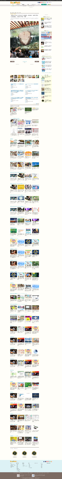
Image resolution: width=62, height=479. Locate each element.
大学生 (17, 467)
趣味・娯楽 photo (14, 424)
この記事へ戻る (24, 62)
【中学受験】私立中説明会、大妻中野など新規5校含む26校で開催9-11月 (28, 135)
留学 (23, 464)
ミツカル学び (18, 470)
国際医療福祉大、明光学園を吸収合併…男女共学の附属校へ (14, 126)
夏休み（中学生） (14, 260)
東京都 (12, 336)
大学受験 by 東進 (44, 4)
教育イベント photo (14, 435)
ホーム (13, 4)
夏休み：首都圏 (14, 271)
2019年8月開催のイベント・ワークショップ (19, 304)
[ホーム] (10, 12)
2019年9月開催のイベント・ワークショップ (19, 314)
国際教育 (23, 4)
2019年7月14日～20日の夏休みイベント (18, 150)
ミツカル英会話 (30, 467)
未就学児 (12, 348)
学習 (12, 392)
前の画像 (13, 61)
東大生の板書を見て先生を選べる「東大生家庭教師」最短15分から (28, 126)
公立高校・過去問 (18, 469)
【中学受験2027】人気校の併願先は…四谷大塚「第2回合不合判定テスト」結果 (35, 135)
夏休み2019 (13, 227)
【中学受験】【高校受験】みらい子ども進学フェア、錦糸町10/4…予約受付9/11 (21, 126)
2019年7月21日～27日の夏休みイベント (18, 161)
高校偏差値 (18, 468)
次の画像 (36, 61)
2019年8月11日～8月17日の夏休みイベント (18, 195)
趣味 (12, 381)
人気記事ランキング (12, 464)
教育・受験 (18, 4)
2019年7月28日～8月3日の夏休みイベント (18, 172)
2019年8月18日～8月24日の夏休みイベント (19, 206)
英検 (29, 464)
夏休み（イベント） (14, 238)
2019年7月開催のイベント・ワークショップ (19, 293)
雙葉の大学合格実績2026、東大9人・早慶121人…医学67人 (21, 135)
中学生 (12, 370)
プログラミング (33, 4)
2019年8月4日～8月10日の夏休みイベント (18, 183)
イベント (39, 4)
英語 (28, 4)
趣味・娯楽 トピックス (15, 402)
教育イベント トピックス (15, 413)
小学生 (12, 358)
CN (51, 2)
